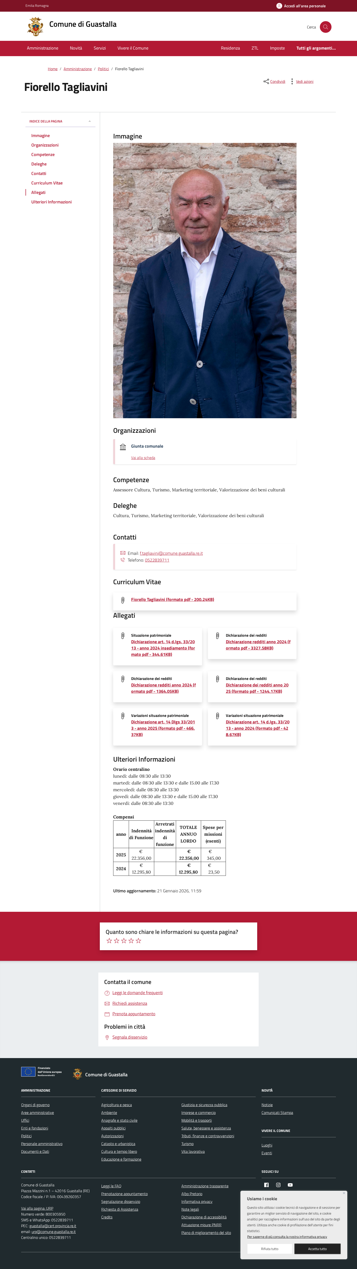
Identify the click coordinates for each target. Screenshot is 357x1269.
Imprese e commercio (198, 1112)
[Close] (344, 1193)
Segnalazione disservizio (120, 1201)
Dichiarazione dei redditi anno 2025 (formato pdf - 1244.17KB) (257, 688)
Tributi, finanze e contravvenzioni (207, 1136)
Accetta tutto (317, 1248)
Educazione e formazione (121, 1159)
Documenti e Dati (35, 1151)
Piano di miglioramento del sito (206, 1232)
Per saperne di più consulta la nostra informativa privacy (287, 1236)
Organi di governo (35, 1105)
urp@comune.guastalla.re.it (54, 1231)
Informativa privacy (196, 1201)
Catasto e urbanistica (118, 1144)
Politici (26, 1136)
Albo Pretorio (191, 1194)
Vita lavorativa (193, 1151)
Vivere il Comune (133, 48)
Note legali (190, 1209)
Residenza (230, 48)
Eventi (267, 1153)
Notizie (267, 1105)
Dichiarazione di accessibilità (204, 1217)
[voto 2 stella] (116, 940)
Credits (106, 1217)
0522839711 (157, 560)
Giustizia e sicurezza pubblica (204, 1105)
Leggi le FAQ (111, 1186)
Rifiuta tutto (269, 1248)
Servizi (100, 48)
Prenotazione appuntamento (124, 1194)
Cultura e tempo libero (119, 1151)
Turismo (187, 1144)
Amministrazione (42, 48)
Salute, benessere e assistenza (206, 1128)
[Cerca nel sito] (326, 27)
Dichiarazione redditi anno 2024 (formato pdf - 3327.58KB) (258, 644)
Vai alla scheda (143, 458)
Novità (76, 48)
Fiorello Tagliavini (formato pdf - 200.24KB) (172, 599)
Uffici (25, 1120)
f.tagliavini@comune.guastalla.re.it (171, 553)
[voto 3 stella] (124, 940)
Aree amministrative (37, 1112)
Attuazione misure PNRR (201, 1225)
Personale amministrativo (41, 1144)
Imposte (277, 48)
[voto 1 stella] (109, 940)
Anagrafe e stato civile (119, 1120)
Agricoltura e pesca (116, 1105)
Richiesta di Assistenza (119, 1209)
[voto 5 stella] (138, 940)
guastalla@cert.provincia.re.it (52, 1226)
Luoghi (267, 1145)
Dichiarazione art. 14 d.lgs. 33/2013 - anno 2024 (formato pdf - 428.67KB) (257, 728)
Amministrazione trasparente (205, 1186)
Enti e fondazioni (34, 1128)
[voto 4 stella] (131, 940)
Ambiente (109, 1112)
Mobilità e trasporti (196, 1120)
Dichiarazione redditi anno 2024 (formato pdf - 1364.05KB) (163, 688)
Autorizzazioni (112, 1136)
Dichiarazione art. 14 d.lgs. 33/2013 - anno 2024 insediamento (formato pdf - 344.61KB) (163, 648)
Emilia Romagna (37, 5)
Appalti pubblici (113, 1128)
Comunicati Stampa (277, 1112)
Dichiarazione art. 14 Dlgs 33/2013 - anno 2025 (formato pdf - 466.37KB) (163, 728)
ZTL (255, 48)
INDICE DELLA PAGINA (45, 121)
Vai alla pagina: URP (37, 1208)
